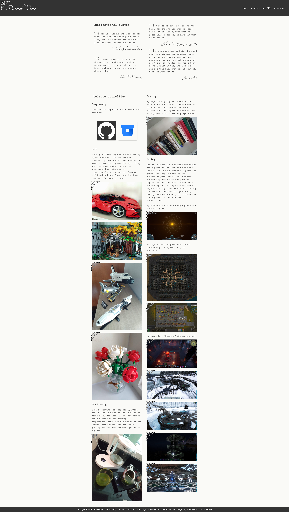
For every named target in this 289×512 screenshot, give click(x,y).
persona (279, 8)
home (245, 8)
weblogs (255, 8)
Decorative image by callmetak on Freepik (187, 509)
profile (267, 8)
